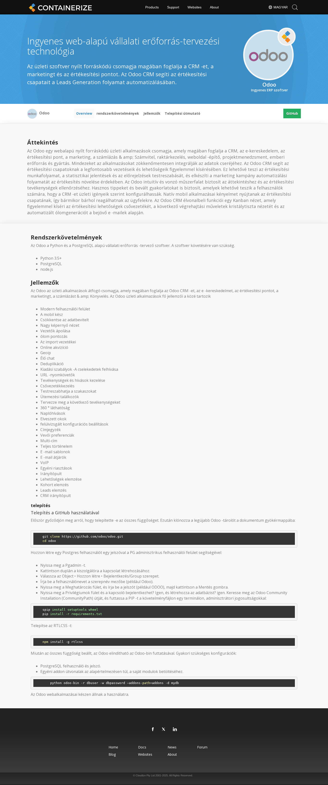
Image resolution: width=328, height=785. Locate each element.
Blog (112, 754)
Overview (84, 113)
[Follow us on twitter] (164, 729)
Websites (194, 7)
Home (113, 747)
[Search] (295, 7)
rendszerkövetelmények (118, 113)
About (214, 7)
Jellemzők (151, 113)
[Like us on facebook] (153, 729)
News (172, 747)
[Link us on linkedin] (175, 729)
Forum (202, 747)
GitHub (292, 113)
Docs (142, 747)
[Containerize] (59, 7)
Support (173, 7)
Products (152, 7)
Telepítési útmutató (182, 113)
